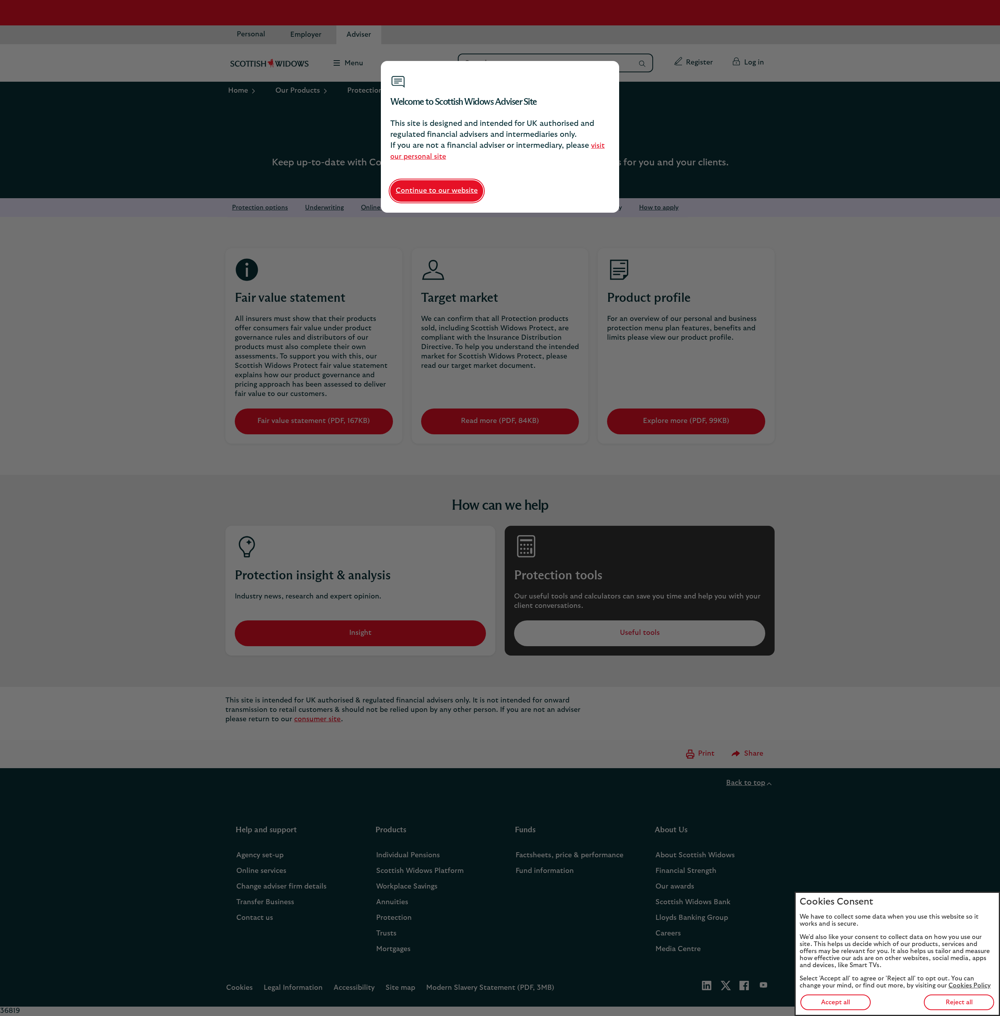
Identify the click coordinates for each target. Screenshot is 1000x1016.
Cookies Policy (969, 985)
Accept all (835, 1002)
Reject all (959, 1002)
